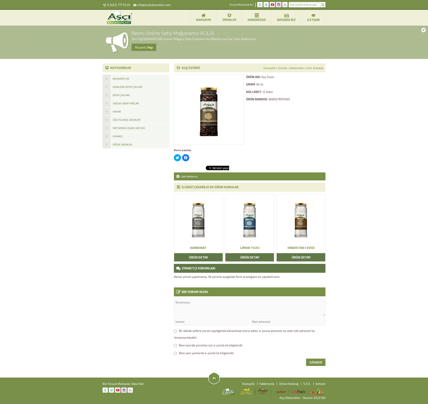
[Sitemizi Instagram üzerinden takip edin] (278, 4)
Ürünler (229, 20)
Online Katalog (288, 384)
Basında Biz (286, 20)
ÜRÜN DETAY (198, 257)
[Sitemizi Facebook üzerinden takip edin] (260, 4)
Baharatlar (297, 67)
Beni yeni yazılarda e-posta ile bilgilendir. (206, 353)
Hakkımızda (257, 20)
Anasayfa (203, 20)
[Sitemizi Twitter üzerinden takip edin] (266, 4)
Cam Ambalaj (315, 67)
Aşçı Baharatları (289, 398)
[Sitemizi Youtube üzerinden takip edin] (272, 4)
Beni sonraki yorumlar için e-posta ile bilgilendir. (211, 345)
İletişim (313, 20)
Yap (144, 47)
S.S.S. (307, 384)
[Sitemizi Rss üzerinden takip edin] (285, 4)
